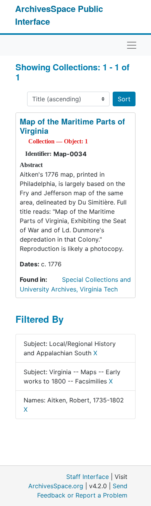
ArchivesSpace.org (55, 486)
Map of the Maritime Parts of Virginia (72, 126)
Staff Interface (87, 476)
